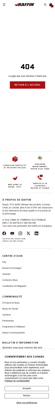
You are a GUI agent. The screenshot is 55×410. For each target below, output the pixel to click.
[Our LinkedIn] (36, 234)
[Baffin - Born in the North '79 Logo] (27, 5)
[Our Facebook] (4, 234)
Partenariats (8, 321)
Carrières (6, 315)
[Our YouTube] (12, 234)
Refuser (26, 396)
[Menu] (4, 4)
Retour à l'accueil (28, 85)
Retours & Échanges (12, 268)
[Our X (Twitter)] (28, 234)
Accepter (27, 389)
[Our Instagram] (20, 234)
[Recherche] (45, 4)
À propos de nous (11, 303)
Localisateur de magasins (14, 286)
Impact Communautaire (13, 333)
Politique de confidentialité (17, 381)
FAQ (4, 262)
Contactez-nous (10, 280)
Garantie (6, 274)
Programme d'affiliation (13, 327)
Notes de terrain (10, 309)
